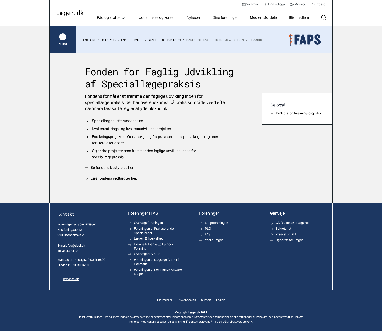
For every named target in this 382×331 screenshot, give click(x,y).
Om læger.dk (164, 300)
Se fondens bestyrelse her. (112, 167)
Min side (300, 4)
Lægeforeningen (216, 223)
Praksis (137, 40)
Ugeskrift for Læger (289, 240)
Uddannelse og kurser (157, 17)
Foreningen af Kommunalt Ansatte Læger (158, 272)
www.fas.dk (71, 279)
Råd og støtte (108, 17)
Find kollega (276, 4)
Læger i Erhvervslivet (148, 238)
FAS (207, 234)
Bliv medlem (299, 17)
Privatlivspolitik (187, 300)
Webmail (252, 4)
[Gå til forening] (305, 40)
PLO (208, 229)
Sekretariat (283, 229)
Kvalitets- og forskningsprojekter (298, 113)
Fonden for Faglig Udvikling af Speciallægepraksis (224, 40)
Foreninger (108, 40)
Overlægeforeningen (148, 223)
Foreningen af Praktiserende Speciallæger (154, 231)
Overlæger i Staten (147, 254)
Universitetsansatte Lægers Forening (153, 246)
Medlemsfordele (263, 17)
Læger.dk (89, 40)
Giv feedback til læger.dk (292, 223)
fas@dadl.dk (76, 246)
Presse (320, 4)
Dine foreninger (225, 17)
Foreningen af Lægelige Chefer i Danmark (156, 262)
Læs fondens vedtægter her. (114, 178)
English (220, 300)
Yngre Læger (214, 240)
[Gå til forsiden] (70, 13)
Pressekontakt (286, 234)
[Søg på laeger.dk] (323, 17)
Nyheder (194, 17)
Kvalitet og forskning (164, 40)
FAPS (124, 40)
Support (206, 300)
